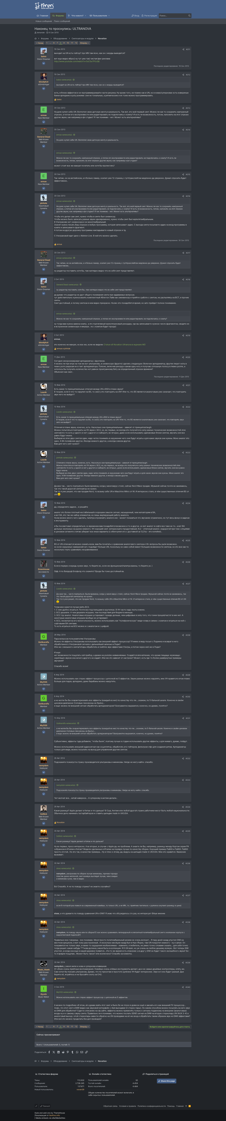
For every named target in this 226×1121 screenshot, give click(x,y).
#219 (188, 335)
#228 (188, 635)
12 (76, 43)
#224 (188, 503)
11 (72, 43)
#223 (188, 452)
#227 (188, 584)
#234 (188, 807)
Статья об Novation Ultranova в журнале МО (124, 344)
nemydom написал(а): (66, 785)
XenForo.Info (54, 1115)
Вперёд (83, 43)
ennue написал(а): (64, 135)
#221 (188, 385)
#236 (188, 863)
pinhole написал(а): (64, 457)
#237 (188, 895)
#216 (188, 196)
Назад (40, 43)
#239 (188, 962)
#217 (188, 253)
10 (68, 43)
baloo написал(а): (64, 80)
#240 (188, 987)
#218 (188, 279)
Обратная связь (110, 1106)
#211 (188, 49)
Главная (180, 1106)
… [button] (50, 43)
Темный (46, 1106)
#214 (188, 130)
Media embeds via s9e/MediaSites (50, 1118)
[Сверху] (186, 1106)
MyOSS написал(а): (65, 992)
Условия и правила (127, 1106)
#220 (188, 357)
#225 (188, 540)
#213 (188, 108)
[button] (85, 16)
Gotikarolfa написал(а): (66, 723)
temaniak (41, 32)
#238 (188, 922)
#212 (188, 75)
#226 (188, 562)
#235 (188, 831)
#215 (188, 174)
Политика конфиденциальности (152, 1106)
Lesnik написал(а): (64, 412)
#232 (188, 758)
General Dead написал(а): (67, 284)
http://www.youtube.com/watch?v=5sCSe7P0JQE (77, 61)
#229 (188, 675)
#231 (188, 718)
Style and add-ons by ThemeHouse (50, 1113)
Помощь (171, 1106)
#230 (188, 696)
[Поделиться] (183, 49)
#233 (188, 780)
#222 (188, 407)
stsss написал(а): (63, 868)
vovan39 (80, 1089)
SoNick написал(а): (64, 836)
